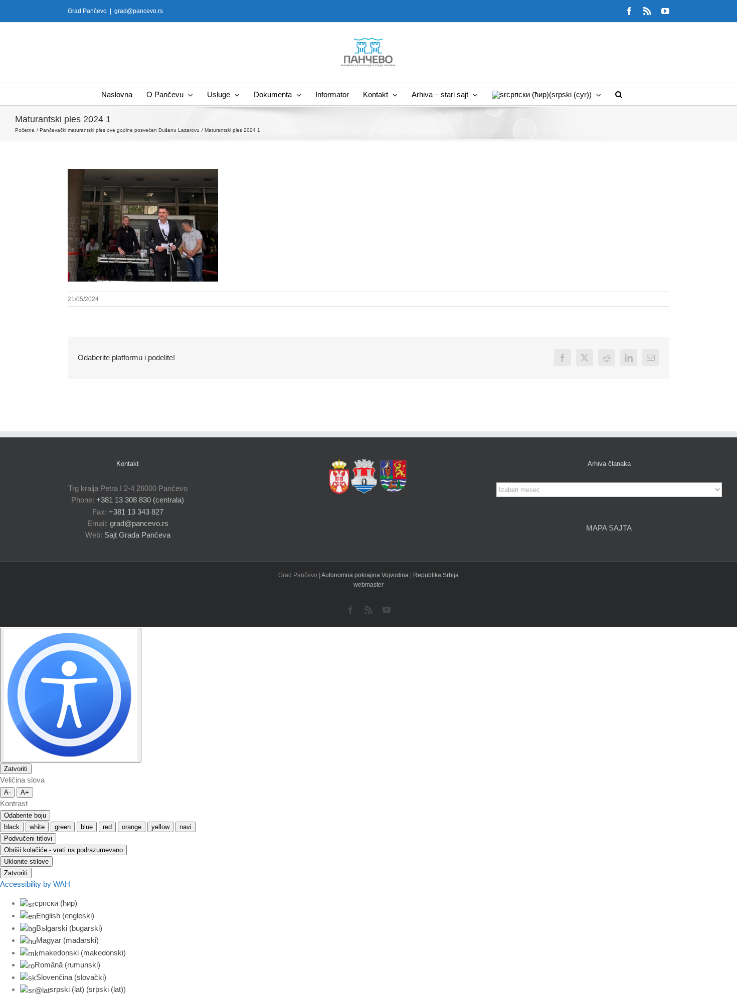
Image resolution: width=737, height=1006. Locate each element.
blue (87, 827)
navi (185, 827)
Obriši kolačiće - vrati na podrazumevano (63, 850)
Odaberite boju (25, 815)
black (12, 827)
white (37, 827)
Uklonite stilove (26, 861)
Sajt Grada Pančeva (137, 535)
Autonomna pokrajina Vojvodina (365, 575)
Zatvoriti (16, 769)
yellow (160, 827)
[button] (618, 94)
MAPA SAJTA (609, 528)
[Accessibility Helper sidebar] (70, 695)
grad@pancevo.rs (138, 11)
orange (131, 827)
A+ (25, 792)
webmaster (368, 584)
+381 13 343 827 (136, 512)
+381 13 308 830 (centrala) (140, 499)
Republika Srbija (436, 575)
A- (7, 792)
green (63, 827)
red (107, 827)
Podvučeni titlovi (28, 838)
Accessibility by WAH (35, 884)
